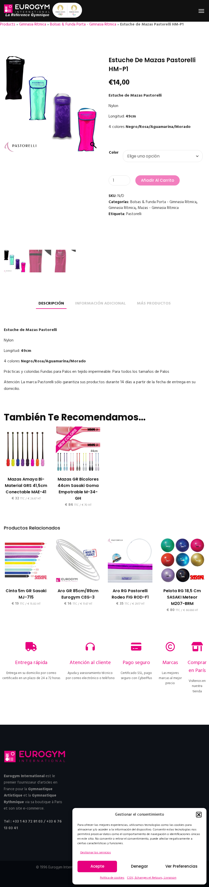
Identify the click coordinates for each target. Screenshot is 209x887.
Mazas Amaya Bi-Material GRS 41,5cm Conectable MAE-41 (26, 485)
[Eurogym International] (27, 11)
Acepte (97, 866)
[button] (198, 814)
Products (7, 24)
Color (114, 153)
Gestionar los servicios (95, 852)
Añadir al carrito (157, 180)
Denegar (139, 866)
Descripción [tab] (51, 303)
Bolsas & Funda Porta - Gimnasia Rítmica (83, 24)
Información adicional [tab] (100, 303)
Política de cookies (112, 877)
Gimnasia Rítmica (32, 24)
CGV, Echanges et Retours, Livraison (151, 877)
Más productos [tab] (154, 303)
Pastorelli (133, 214)
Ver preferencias (181, 866)
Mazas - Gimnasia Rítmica (158, 208)
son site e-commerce (26, 808)
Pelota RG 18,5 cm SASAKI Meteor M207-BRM (182, 597)
